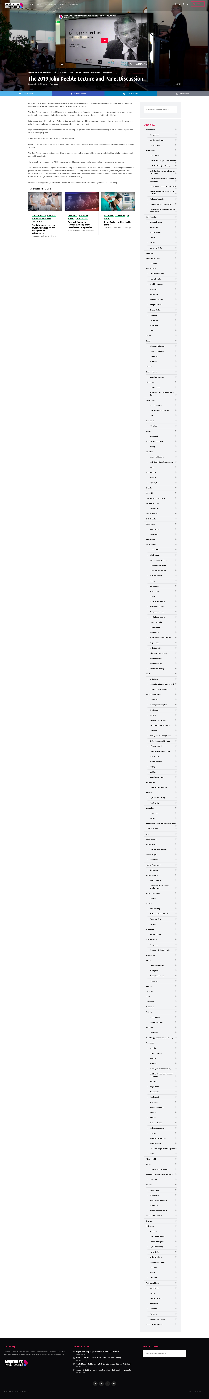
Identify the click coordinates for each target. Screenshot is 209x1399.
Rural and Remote (156, 1123)
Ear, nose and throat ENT (154, 441)
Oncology (149, 991)
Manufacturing (155, 909)
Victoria (152, 243)
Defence (153, 1058)
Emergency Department (158, 720)
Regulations (154, 534)
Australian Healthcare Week (159, 411)
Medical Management (153, 865)
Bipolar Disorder (155, 279)
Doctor (152, 467)
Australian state (151, 217)
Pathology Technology (157, 1262)
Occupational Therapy (157, 612)
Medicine (149, 904)
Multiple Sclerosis (156, 305)
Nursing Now (154, 971)
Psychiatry (153, 315)
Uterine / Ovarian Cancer (158, 1211)
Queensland (154, 227)
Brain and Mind (151, 269)
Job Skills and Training (157, 602)
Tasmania (153, 238)
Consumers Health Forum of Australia (163, 186)
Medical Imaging (151, 855)
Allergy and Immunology (158, 787)
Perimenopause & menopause (164, 1149)
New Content (107, 73)
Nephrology (154, 870)
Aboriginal (153, 1048)
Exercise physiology (39, 215)
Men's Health (154, 1092)
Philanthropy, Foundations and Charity (159, 1038)
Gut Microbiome (155, 935)
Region (148, 1164)
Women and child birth (158, 1138)
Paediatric (153, 1113)
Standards (153, 1314)
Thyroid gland (154, 483)
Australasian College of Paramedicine (163, 161)
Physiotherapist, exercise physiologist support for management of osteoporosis (43, 229)
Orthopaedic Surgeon (157, 346)
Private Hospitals (156, 762)
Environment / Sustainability (160, 725)
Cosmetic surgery (156, 1053)
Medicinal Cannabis (156, 300)
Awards (152, 1293)
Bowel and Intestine (153, 258)
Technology (150, 1226)
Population (150, 1043)
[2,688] (118, 201)
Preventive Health (156, 622)
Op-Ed (148, 996)
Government (150, 524)
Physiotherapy (37, 222)
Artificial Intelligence (157, 1242)
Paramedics (150, 1007)
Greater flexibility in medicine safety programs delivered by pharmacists (103, 1370)
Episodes (149, 488)
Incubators (153, 813)
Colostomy (153, 263)
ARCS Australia (155, 156)
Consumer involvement (158, 571)
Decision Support (156, 576)
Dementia (153, 289)
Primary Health (151, 1159)
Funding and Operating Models (160, 736)
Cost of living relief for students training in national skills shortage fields (103, 1364)
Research (71, 219)
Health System (120, 215)
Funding (152, 581)
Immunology (150, 782)
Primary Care (154, 981)
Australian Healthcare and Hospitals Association (48, 73)
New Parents (154, 1102)
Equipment (153, 731)
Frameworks (154, 1304)
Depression (154, 294)
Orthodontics (154, 436)
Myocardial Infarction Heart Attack (162, 684)
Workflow (153, 772)
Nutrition (149, 986)
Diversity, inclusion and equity (160, 1069)
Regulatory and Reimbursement (161, 638)
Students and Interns (157, 1319)
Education (149, 452)
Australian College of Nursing (160, 166)
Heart (148, 674)
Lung (147, 834)
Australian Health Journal (38, 84)
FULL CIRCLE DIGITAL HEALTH (155, 498)
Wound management (157, 377)
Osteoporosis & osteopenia (41, 219)
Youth (152, 1154)
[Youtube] (184, 4)
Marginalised (154, 1087)
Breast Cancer (154, 1190)
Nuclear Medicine (156, 1257)
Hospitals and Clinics (91, 73)
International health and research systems (161, 824)
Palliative (153, 1118)
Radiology (153, 1267)
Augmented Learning (157, 457)
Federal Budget (155, 529)
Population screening (157, 617)
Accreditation (154, 1288)
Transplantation (155, 919)
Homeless (153, 1082)
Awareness (149, 253)
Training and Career (153, 1283)
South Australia (82, 219)
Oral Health (150, 1002)
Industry (153, 596)
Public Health (154, 633)
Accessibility (154, 550)
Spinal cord (154, 325)
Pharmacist (154, 356)
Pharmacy (153, 362)
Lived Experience (152, 829)
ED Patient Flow (155, 1017)
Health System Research (158, 1200)
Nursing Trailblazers (157, 976)
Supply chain (154, 803)
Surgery (152, 767)
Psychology (154, 320)
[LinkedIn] (188, 4)
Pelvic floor (154, 426)
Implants (153, 898)
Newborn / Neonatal (157, 1107)
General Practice (152, 514)
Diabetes (153, 478)
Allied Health (150, 130)
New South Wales (156, 222)
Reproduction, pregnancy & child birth (159, 1174)
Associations (109, 215)
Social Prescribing (156, 648)
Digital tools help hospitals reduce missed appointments (97, 1352)
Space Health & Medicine (154, 1216)
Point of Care (154, 756)
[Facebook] (175, 4)
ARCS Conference (156, 405)
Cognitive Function (156, 284)
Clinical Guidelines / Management (161, 462)
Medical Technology (153, 893)
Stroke (152, 331)
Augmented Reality (156, 1247)
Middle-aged (154, 1097)
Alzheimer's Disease (157, 274)
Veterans (153, 1133)
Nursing (148, 960)
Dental (148, 431)
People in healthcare (157, 351)
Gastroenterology (152, 503)
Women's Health (155, 1143)
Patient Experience (156, 1022)
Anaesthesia (154, 700)
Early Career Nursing (157, 966)
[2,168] (82, 201)
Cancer (148, 336)
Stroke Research (155, 880)
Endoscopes (154, 860)
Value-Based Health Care (158, 653)
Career (148, 341)
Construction (154, 710)
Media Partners (151, 839)
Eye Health (149, 493)
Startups (149, 1221)
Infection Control (156, 746)
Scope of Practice (156, 643)
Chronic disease (151, 372)
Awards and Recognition (158, 560)
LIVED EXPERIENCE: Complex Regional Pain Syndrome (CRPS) (98, 1358)
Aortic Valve (154, 679)
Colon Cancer (72, 215)
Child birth (153, 1180)
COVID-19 (153, 715)
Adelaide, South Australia (159, 1169)
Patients (149, 1012)
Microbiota (150, 929)
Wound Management (157, 777)
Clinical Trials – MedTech (158, 849)
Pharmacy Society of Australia (160, 204)
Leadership (154, 1309)
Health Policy (75, 73)
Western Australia (156, 248)
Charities (149, 367)
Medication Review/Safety (159, 914)
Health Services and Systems (160, 741)
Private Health (155, 627)
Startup (152, 818)
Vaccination (154, 1033)
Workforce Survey (156, 663)
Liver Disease (154, 509)
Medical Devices (151, 844)
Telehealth (153, 1278)
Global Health (151, 519)
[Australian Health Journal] (14, 5)
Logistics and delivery (157, 798)
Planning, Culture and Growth (160, 751)
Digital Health (154, 1252)
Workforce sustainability (154, 1324)
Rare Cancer (154, 1205)
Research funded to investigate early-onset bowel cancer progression (80, 225)
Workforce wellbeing (157, 669)
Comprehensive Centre (158, 565)
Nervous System (155, 310)
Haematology (150, 540)
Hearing (152, 447)
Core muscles (150, 421)
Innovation (150, 808)
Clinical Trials (150, 382)
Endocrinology (151, 472)
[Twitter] (179, 4)
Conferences (150, 400)
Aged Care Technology (157, 1236)
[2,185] (45, 201)
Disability (153, 1064)
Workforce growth (156, 658)
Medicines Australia (156, 199)
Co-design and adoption (158, 705)
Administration (155, 387)
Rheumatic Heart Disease (158, 689)
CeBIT (152, 416)
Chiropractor (154, 135)
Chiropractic (154, 945)
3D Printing (153, 1231)
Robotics (153, 1273)
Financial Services (156, 1298)
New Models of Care (157, 607)
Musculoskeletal (151, 940)
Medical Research (152, 875)
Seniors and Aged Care (157, 1128)
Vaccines (153, 924)
